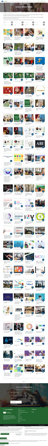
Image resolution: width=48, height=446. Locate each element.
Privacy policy (20, 418)
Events (31, 1)
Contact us (34, 1)
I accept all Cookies (4, 443)
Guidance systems (22, 1)
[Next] (26, 380)
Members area (43, 1)
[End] (27, 380)
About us (10, 1)
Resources (27, 1)
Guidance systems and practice (23, 412)
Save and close (3, 438)
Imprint (19, 421)
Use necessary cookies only (18, 434)
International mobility (15, 1)
